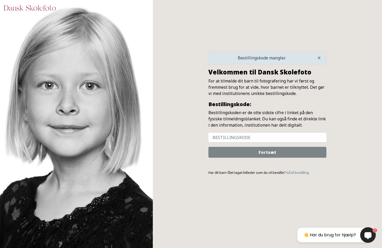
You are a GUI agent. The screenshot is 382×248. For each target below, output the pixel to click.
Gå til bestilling (297, 172)
